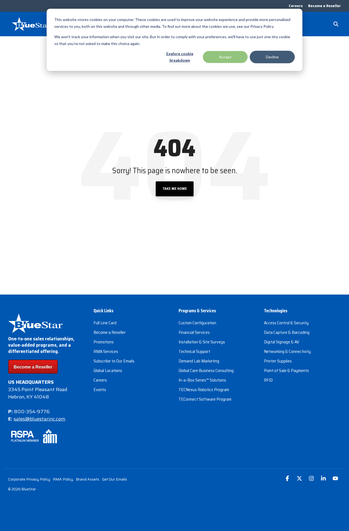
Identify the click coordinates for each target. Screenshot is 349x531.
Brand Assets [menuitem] (87, 479)
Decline (272, 57)
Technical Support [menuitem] (194, 351)
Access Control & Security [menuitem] (286, 322)
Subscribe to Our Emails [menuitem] (114, 361)
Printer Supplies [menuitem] (278, 361)
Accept (225, 57)
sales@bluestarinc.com (39, 419)
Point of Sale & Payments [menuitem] (286, 370)
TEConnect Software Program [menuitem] (205, 399)
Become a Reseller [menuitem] (324, 6)
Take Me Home (175, 188)
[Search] (335, 24)
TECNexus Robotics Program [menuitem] (204, 389)
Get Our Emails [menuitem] (114, 479)
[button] (288, 478)
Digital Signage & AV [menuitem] (281, 341)
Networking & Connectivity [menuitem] (287, 351)
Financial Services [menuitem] (194, 332)
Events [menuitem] (100, 389)
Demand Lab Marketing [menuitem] (199, 361)
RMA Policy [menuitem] (63, 479)
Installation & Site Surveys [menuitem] (202, 341)
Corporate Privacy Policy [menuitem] (29, 479)
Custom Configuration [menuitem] (197, 322)
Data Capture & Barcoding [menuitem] (286, 332)
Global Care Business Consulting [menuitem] (206, 370)
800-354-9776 (32, 411)
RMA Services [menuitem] (106, 351)
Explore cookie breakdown (179, 57)
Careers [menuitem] (296, 6)
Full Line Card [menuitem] (105, 322)
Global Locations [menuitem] (108, 370)
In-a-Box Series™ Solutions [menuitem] (202, 380)
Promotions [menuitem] (104, 341)
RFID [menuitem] (268, 380)
